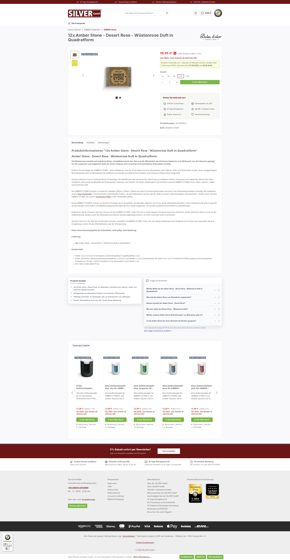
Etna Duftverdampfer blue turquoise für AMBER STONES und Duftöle (144, 387)
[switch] (7, 548)
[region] (113, 75)
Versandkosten (128, 536)
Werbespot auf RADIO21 (157, 509)
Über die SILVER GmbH (157, 483)
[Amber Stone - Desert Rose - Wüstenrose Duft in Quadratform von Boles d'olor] (118, 75)
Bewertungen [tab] (103, 143)
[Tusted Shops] (218, 13)
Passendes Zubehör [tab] (81, 346)
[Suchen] (167, 13)
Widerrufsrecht (114, 493)
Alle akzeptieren (215, 557)
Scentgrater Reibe (103, 197)
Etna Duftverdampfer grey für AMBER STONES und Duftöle (173, 387)
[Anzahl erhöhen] (177, 82)
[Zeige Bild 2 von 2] (120, 98)
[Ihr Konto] (195, 13)
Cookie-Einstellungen (145, 543)
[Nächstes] (153, 75)
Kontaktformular (88, 499)
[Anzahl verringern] (162, 82)
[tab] (77, 142)
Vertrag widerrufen (77, 506)
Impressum (112, 483)
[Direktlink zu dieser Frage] (219, 290)
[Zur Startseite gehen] (85, 13)
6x (174, 76)
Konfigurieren (187, 557)
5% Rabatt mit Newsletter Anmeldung (162, 506)
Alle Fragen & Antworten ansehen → (158, 331)
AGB (110, 487)
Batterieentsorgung (116, 499)
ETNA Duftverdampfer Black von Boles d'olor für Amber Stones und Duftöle (86, 387)
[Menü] (11, 534)
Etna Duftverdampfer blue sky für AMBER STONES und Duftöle (115, 387)
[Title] (195, 493)
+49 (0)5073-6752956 (78, 488)
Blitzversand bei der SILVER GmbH (162, 493)
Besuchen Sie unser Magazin (159, 512)
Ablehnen (200, 557)
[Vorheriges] (83, 75)
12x (180, 76)
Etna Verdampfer (85, 194)
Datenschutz (113, 490)
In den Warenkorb (199, 82)
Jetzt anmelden (168, 451)
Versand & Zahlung (116, 496)
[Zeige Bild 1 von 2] (117, 98)
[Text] (212, 493)
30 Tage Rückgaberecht (157, 499)
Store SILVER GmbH (156, 487)
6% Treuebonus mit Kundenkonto (161, 502)
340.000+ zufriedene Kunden (159, 490)
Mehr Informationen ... (142, 557)
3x (168, 76)
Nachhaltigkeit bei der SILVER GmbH (163, 496)
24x (187, 76)
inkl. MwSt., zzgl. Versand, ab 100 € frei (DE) (178, 58)
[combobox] (144, 13)
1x (163, 76)
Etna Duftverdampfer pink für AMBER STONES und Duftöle (201, 387)
